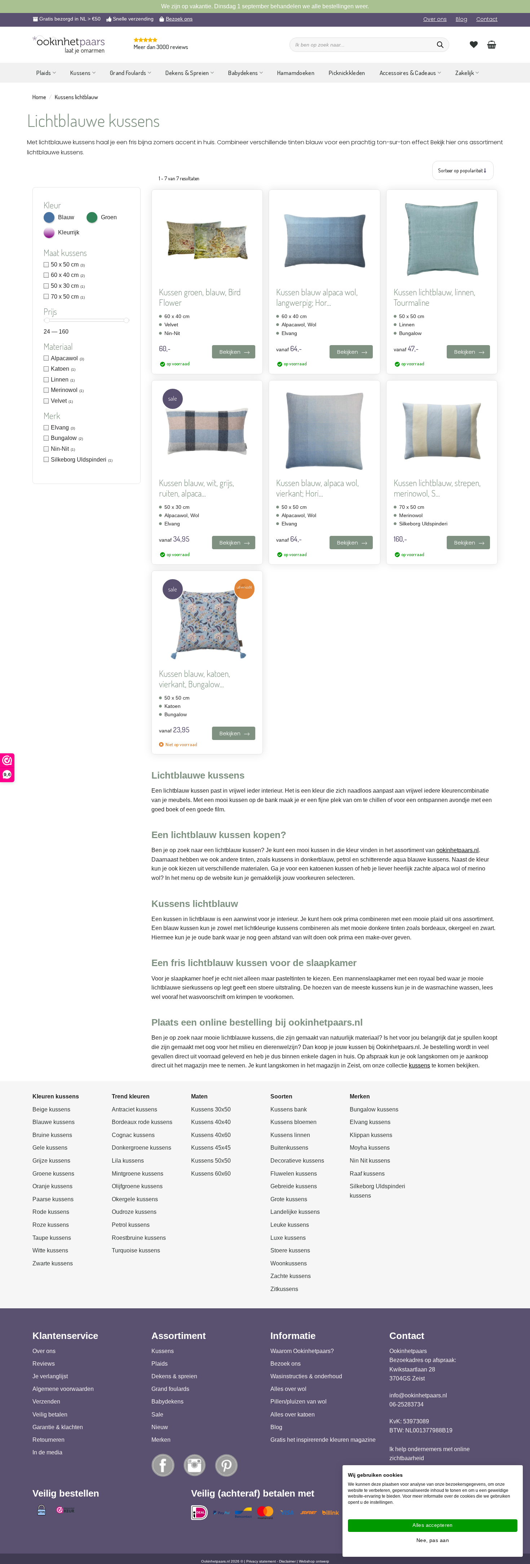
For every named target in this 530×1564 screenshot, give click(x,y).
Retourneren (48, 1440)
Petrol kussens (131, 1225)
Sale (157, 1414)
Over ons (435, 19)
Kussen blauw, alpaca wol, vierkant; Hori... (317, 488)
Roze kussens (50, 1225)
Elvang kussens (370, 1122)
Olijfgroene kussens (137, 1186)
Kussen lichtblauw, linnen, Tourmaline (434, 297)
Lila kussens (128, 1161)
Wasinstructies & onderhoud (306, 1376)
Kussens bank (288, 1109)
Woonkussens (288, 1263)
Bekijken (230, 352)
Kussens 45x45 (211, 1148)
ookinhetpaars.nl (457, 850)
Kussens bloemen (293, 1122)
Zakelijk (464, 72)
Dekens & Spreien (187, 72)
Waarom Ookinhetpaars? (302, 1351)
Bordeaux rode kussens (142, 1122)
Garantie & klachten (57, 1427)
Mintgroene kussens (137, 1173)
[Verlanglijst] (474, 44)
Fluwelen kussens (293, 1173)
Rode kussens (50, 1212)
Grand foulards (170, 1389)
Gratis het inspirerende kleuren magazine (323, 1440)
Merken (161, 1440)
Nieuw (159, 1427)
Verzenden (46, 1401)
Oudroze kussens (134, 1212)
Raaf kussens (367, 1173)
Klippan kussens (371, 1135)
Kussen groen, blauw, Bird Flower (200, 297)
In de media (47, 1452)
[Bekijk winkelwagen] (491, 44)
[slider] (47, 320)
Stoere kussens (290, 1250)
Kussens (80, 72)
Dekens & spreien (174, 1376)
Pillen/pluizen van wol (298, 1401)
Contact (487, 19)
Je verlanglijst (50, 1376)
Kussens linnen (290, 1135)
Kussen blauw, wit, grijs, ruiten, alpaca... (196, 488)
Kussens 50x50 (211, 1161)
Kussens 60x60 (211, 1173)
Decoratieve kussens (297, 1161)
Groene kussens (53, 1173)
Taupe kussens (51, 1237)
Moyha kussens (370, 1148)
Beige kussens (51, 1109)
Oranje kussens (52, 1186)
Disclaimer (287, 1561)
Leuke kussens (289, 1225)
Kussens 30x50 (211, 1109)
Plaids (43, 72)
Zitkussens (284, 1289)
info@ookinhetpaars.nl (418, 1395)
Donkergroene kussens (141, 1148)
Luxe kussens (288, 1237)
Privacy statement (261, 1561)
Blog (461, 19)
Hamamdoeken (295, 72)
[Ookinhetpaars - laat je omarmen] (68, 41)
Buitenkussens (289, 1148)
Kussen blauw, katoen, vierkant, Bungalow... (194, 679)
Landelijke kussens (295, 1212)
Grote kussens (288, 1199)
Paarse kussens (53, 1199)
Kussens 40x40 (211, 1122)
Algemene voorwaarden (63, 1389)
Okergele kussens (135, 1199)
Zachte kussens (290, 1276)
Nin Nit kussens (370, 1161)
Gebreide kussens (293, 1186)
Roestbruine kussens (139, 1237)
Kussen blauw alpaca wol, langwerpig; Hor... (317, 297)
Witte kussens (50, 1250)
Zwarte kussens (52, 1263)
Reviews (43, 1364)
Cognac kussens (133, 1135)
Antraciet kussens (134, 1109)
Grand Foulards (128, 72)
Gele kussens (49, 1148)
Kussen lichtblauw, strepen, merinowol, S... (437, 488)
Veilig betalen (49, 1414)
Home (39, 97)
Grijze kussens (51, 1161)
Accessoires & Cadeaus (408, 72)
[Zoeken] (440, 45)
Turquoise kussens (136, 1250)
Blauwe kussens (53, 1122)
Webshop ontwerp (314, 1561)
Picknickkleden (347, 72)
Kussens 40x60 (211, 1135)
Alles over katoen (292, 1414)
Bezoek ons (179, 19)
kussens (419, 1065)
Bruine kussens (52, 1135)
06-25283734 (406, 1404)
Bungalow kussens (374, 1109)
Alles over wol (288, 1389)
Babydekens (243, 72)
